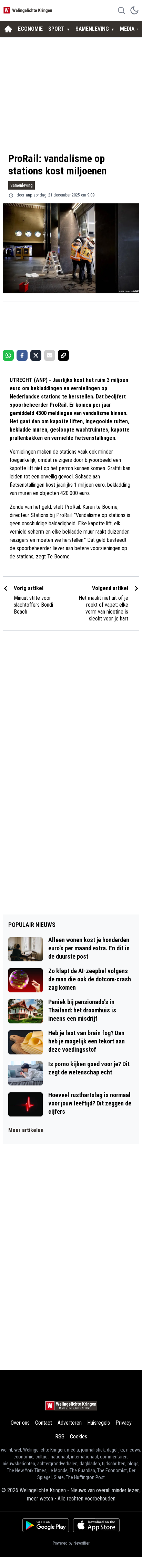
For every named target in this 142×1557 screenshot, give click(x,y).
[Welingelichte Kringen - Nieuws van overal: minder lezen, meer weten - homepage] (28, 10)
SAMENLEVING (92, 29)
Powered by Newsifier (71, 1543)
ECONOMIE (30, 29)
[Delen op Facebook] (22, 355)
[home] (8, 29)
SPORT (56, 29)
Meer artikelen (25, 1130)
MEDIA (127, 29)
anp (29, 195)
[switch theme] (134, 10)
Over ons (20, 1422)
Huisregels (98, 1422)
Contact (43, 1422)
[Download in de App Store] (96, 1525)
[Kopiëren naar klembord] (63, 355)
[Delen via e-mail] (49, 355)
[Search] (121, 10)
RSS (59, 1436)
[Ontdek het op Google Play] (45, 1525)
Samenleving (21, 185)
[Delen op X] (35, 355)
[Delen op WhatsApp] (8, 355)
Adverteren (70, 1422)
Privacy (123, 1422)
